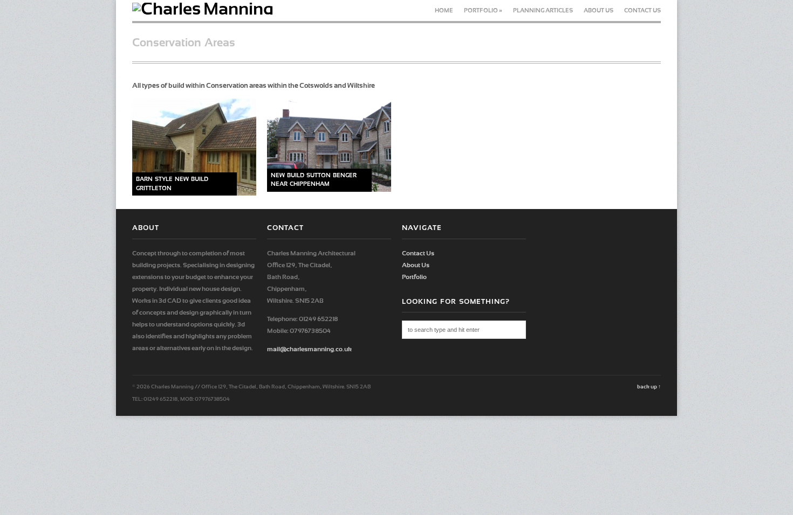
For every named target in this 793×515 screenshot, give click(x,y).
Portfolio (483, 10)
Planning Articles (543, 10)
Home (444, 10)
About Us (598, 10)
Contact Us (642, 10)
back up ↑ (649, 386)
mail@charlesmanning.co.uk (309, 349)
